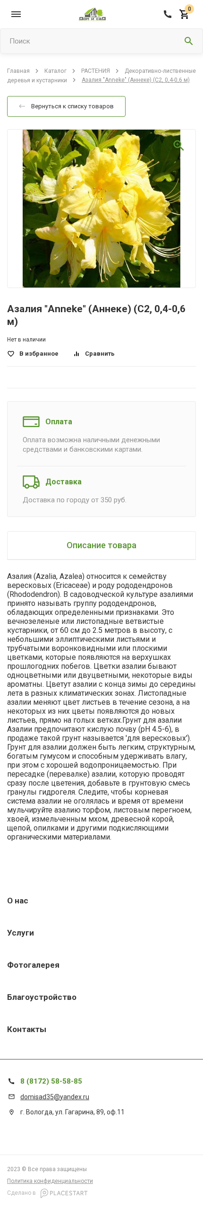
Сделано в (22, 1193)
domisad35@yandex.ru (54, 1097)
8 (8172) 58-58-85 (51, 1081)
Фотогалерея (33, 965)
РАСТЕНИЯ (95, 71)
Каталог (55, 71)
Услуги (20, 932)
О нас (17, 900)
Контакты (26, 1029)
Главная (18, 71)
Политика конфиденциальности (50, 1181)
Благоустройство (41, 997)
